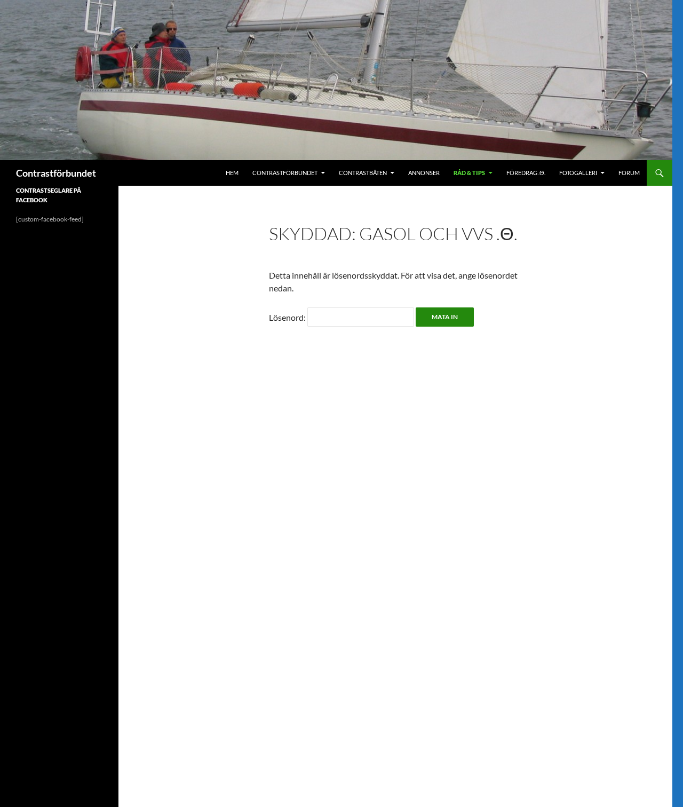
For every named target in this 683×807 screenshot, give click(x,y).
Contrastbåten (363, 172)
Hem (232, 172)
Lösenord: (288, 317)
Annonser (424, 172)
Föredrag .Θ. (525, 172)
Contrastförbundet (56, 173)
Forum (629, 172)
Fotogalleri (578, 172)
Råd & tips (469, 172)
